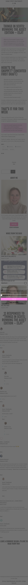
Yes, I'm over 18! (6, 295)
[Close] (25, 283)
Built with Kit (14, 302)
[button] (14, 293)
